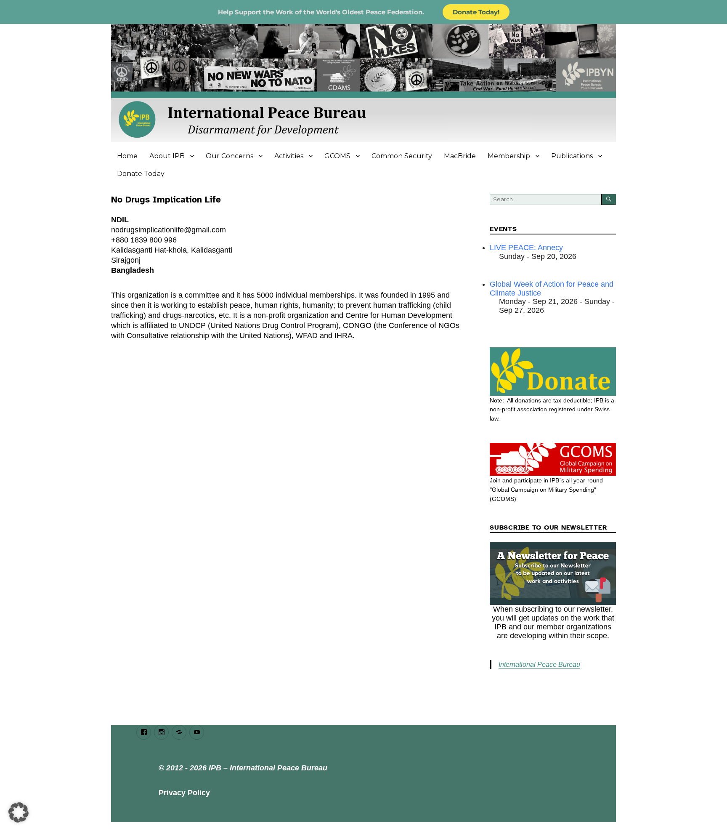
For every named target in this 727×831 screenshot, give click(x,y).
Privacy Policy (184, 792)
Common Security (401, 156)
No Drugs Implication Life (166, 199)
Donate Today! (476, 12)
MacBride (460, 156)
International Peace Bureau (539, 664)
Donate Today (141, 174)
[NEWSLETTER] (553, 573)
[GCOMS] (553, 459)
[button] (18, 812)
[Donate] (553, 371)
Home (127, 156)
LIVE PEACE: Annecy (526, 247)
